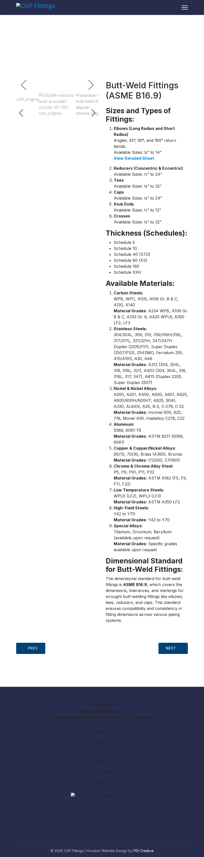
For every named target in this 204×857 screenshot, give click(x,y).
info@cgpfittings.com (101, 711)
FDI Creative (144, 851)
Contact (102, 781)
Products (102, 741)
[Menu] (185, 7)
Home (102, 731)
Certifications (102, 751)
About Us (102, 761)
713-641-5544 (101, 704)
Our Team (102, 771)
